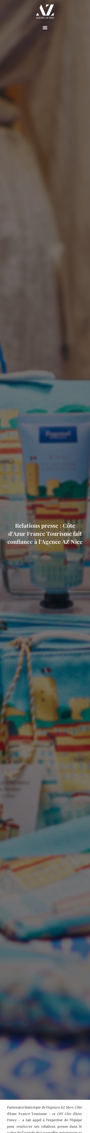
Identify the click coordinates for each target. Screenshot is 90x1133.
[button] (45, 27)
